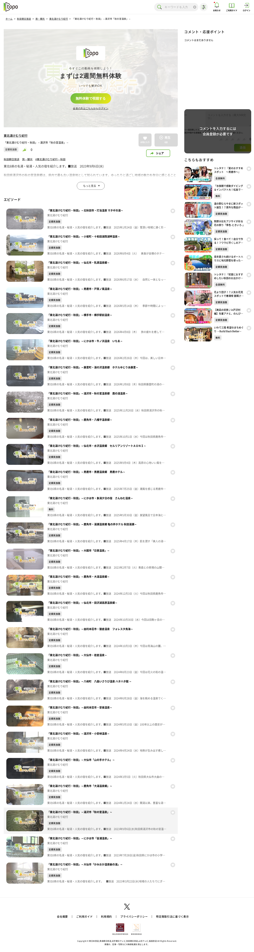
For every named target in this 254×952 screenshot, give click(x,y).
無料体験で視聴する (91, 98)
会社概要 (62, 916)
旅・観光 (40, 19)
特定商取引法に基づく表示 (172, 916)
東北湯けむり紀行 (58, 19)
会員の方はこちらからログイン (90, 108)
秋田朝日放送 (24, 19)
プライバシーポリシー (134, 916)
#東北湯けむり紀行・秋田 (50, 159)
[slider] (27, 150)
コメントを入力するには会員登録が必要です (217, 131)
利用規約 (106, 916)
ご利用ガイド (84, 916)
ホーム (9, 19)
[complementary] (91, 78)
